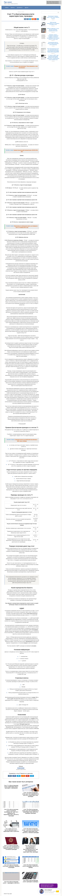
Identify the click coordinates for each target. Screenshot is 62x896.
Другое (26, 7)
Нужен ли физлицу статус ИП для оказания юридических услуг (53, 29)
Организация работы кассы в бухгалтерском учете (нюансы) (53, 43)
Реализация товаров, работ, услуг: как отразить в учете (53, 17)
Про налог (8, 2)
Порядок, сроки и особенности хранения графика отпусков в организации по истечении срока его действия (53, 37)
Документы (19, 7)
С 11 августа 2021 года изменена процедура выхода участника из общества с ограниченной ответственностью (53, 57)
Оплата (6, 7)
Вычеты (13, 7)
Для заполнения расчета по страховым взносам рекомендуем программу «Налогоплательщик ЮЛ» (53, 50)
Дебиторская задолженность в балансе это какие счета (53, 23)
